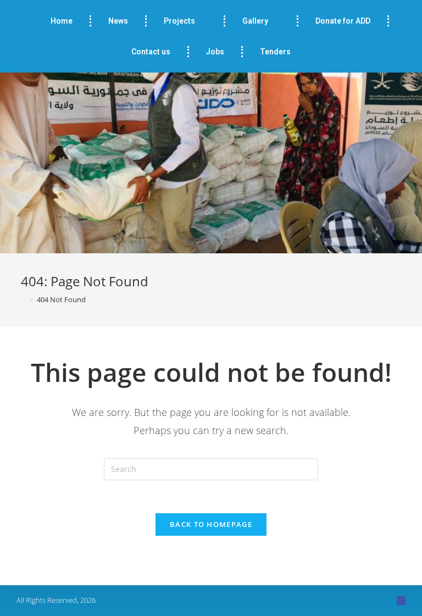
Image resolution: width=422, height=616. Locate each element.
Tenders (275, 51)
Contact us (150, 51)
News (118, 20)
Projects (179, 20)
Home (62, 20)
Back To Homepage (211, 524)
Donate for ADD (342, 20)
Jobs (215, 51)
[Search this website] (211, 468)
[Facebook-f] (401, 600)
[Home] (23, 299)
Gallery (255, 20)
